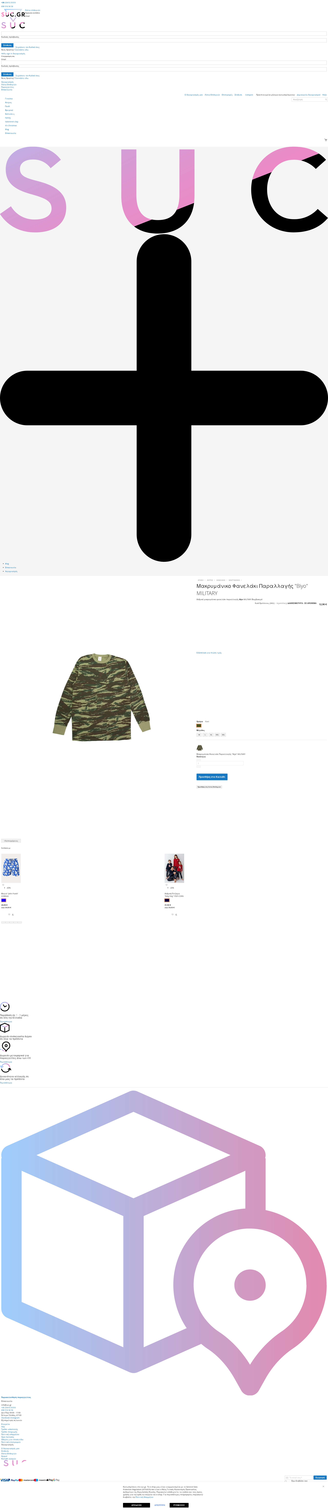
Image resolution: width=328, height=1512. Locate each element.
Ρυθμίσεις (179, 1505)
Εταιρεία (5, 1424)
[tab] (11, 841)
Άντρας (210, 580)
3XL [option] (223, 735)
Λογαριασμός (7, 82)
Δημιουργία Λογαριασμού (308, 95)
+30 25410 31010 (8, 1407)
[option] (199, 725)
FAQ (3, 1426)
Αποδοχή (136, 1505)
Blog (7, 563)
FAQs (324, 95)
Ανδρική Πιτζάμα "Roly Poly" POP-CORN (174, 894)
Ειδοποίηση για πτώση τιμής (209, 653)
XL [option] (211, 735)
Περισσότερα (6, 1021)
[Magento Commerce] (13, 18)
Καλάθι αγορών (8, 1458)
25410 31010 (8, 2)
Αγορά (4, 1456)
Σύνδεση (238, 95)
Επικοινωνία (6, 89)
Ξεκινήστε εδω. (22, 50)
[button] (9, 914)
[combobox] (310, 99)
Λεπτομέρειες (11, 841)
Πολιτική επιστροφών (10, 1442)
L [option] (205, 735)
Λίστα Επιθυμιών (8, 84)
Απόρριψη (160, 1505)
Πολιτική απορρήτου (10, 1434)
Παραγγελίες (7, 87)
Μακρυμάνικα (234, 580)
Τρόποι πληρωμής (9, 1432)
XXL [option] (217, 735)
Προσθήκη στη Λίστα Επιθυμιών (209, 787)
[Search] (326, 99)
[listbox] (262, 726)
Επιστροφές (227, 95)
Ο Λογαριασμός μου (194, 95)
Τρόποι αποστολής (9, 1429)
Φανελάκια (220, 580)
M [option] (199, 735)
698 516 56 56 (7, 6)
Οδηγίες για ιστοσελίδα (12, 1439)
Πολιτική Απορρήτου (144, 1497)
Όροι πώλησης (7, 1437)
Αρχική (200, 580)
